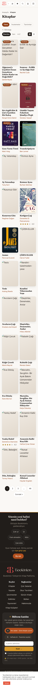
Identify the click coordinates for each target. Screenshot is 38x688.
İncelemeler (16, 24)
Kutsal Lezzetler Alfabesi (27, 476)
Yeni (13, 34)
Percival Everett (8, 258)
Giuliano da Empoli (9, 327)
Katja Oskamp (25, 408)
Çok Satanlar (26, 586)
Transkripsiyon (27, 148)
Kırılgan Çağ (26, 215)
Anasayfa (5, 12)
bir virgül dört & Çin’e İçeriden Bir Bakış (9, 112)
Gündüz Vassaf (26, 118)
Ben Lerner (24, 151)
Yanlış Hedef (8, 439)
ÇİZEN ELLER (26, 255)
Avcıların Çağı (8, 324)
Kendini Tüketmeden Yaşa (26, 291)
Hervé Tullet (24, 258)
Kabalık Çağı (26, 362)
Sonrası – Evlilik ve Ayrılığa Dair (27, 68)
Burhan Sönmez (26, 185)
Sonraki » (19, 494)
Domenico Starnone (9, 442)
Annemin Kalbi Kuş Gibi (27, 440)
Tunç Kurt (6, 185)
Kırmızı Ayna (26, 182)
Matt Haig (6, 151)
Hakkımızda (26, 603)
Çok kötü (19, 543)
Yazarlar (11, 590)
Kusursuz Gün (9, 215)
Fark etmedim (15, 537)
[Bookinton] (4, 4)
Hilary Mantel (25, 332)
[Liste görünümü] (34, 34)
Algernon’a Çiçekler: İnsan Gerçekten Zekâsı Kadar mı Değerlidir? (10, 72)
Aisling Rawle (7, 291)
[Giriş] (28, 3)
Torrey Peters (7, 478)
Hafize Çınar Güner (27, 444)
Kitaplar (12, 586)
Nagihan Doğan (8, 218)
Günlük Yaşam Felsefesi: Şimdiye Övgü (27, 112)
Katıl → (19, 649)
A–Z (19, 34)
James (5, 255)
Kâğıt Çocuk (8, 362)
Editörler (11, 599)
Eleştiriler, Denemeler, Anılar (25, 326)
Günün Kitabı (26, 595)
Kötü (26, 537)
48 (30, 488)
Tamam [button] (6, 683)
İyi (24, 532)
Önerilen (6, 34)
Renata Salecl (25, 365)
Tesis (4, 288)
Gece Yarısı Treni (10, 148)
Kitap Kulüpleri (12, 608)
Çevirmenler (12, 595)
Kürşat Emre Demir (9, 118)
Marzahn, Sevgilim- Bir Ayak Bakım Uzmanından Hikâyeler (26, 401)
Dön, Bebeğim (9, 475)
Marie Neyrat (7, 365)
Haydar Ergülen (26, 481)
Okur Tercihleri (26, 590)
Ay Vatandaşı (8, 182)
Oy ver (18, 556)
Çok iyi (16, 532)
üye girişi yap (20, 551)
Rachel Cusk (25, 73)
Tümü (6, 24)
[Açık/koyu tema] (17, 3)
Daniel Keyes (7, 80)
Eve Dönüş (7, 396)
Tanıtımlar (28, 24)
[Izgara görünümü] (30, 34)
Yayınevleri (11, 603)
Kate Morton (7, 399)
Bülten (26, 599)
